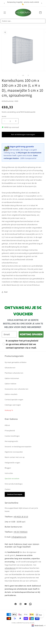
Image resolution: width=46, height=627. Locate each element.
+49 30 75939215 (20, 531)
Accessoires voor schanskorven (16, 389)
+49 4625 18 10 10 (20, 516)
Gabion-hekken (10, 384)
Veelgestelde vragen (12, 463)
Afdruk (7, 425)
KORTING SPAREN (31, 334)
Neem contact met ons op (15, 457)
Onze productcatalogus (14, 484)
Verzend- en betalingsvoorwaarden (18, 447)
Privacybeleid (10, 430)
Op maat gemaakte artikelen (16, 362)
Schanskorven (10, 368)
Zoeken (7, 489)
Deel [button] (6, 292)
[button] (4, 12)
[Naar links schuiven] (17, 75)
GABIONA (19, 623)
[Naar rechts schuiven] (28, 75)
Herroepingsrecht (11, 441)
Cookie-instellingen (12, 436)
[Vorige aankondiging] (4, 3)
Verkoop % (9, 410)
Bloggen (8, 468)
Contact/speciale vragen (14, 399)
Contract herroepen (14, 494)
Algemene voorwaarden (14, 452)
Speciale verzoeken (12, 478)
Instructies (9, 473)
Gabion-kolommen (12, 378)
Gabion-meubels (11, 394)
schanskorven (10, 568)
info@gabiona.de (18, 537)
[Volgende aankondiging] (41, 3)
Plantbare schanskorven (14, 373)
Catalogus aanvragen (13, 405)
